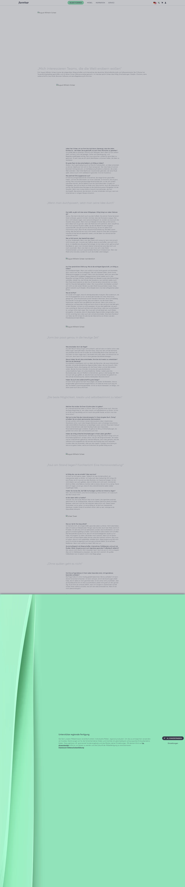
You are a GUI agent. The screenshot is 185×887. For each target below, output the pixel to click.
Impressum (63, 747)
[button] (173, 738)
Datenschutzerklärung (75, 747)
